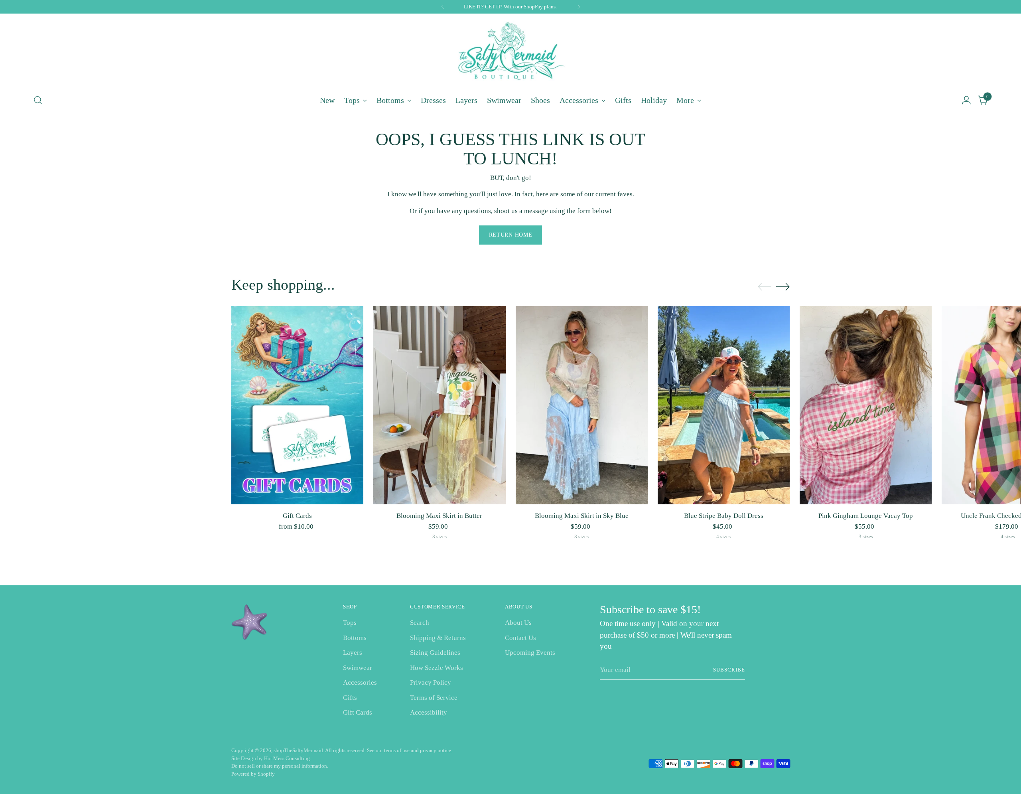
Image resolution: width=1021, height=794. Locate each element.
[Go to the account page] (966, 100)
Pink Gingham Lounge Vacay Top (865, 515)
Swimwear (357, 668)
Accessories (360, 682)
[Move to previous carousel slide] (764, 287)
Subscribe (729, 670)
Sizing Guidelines (435, 652)
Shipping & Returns (438, 638)
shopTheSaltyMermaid (298, 750)
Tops (350, 622)
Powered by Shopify (253, 774)
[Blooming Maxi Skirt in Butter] (439, 405)
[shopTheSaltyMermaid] (510, 52)
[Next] (578, 7)
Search (419, 622)
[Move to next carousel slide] (783, 286)
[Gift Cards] (297, 405)
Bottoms (355, 638)
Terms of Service (433, 697)
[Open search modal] (38, 100)
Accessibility (428, 712)
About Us (518, 622)
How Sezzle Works (436, 668)
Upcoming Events (530, 652)
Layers (352, 652)
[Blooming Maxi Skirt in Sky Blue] (582, 405)
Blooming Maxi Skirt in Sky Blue (582, 515)
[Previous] (442, 7)
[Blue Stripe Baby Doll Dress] (724, 405)
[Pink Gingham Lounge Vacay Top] (866, 405)
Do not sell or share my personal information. (279, 766)
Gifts (350, 697)
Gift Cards (297, 515)
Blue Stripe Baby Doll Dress (723, 515)
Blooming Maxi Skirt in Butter (439, 515)
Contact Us (520, 638)
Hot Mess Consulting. (287, 758)
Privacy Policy (430, 682)
